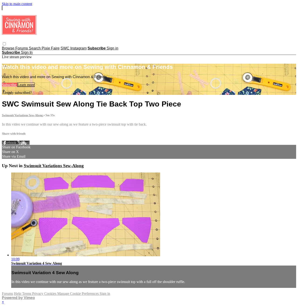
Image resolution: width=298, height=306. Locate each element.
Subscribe (9, 85)
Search (35, 48)
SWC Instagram (74, 48)
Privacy (38, 294)
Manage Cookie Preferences (78, 294)
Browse (8, 48)
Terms (27, 294)
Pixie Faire (51, 48)
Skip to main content (17, 4)
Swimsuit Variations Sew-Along (23, 115)
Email (25, 143)
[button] (4, 43)
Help (18, 294)
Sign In (27, 52)
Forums (22, 48)
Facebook (9, 143)
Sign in (112, 48)
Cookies (50, 294)
